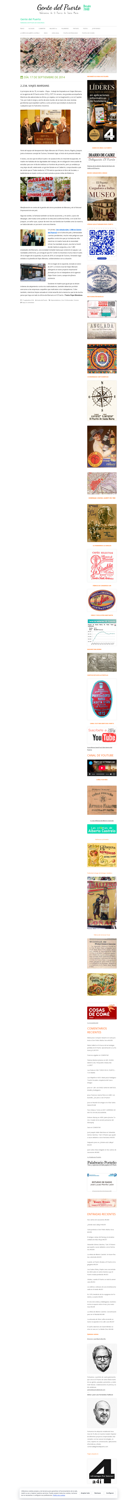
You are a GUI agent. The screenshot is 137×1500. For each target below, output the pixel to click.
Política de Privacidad (70, 33)
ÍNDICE (22, 28)
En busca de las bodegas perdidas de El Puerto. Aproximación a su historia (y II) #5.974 (102, 1047)
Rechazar (97, 1493)
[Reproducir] (90, 774)
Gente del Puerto (30, 19)
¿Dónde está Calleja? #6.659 (96, 1225)
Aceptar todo (85, 1493)
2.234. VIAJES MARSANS (34, 85)
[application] (102, 768)
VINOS (45, 33)
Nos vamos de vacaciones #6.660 (98, 1220)
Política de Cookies (88, 33)
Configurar (110, 1493)
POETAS (85, 28)
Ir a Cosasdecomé (92, 1023)
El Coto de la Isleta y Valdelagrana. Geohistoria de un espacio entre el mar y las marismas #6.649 (101, 1304)
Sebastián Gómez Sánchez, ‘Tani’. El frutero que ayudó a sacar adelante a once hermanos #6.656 (101, 1134)
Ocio (62, 300)
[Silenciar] (111, 774)
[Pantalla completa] (114, 774)
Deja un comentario (28, 302)
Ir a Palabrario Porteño (94, 1157)
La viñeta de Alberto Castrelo (30, 33)
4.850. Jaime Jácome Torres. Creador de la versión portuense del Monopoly (101, 1119)
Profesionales (69, 300)
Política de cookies (59, 1495)
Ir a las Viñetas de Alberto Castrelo (102, 821)
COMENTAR (42, 28)
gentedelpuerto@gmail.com (96, 1390)
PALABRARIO (65, 28)
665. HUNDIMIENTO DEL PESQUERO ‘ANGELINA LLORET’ (100, 1062)
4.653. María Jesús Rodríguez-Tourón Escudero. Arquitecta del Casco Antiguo (101, 1080)
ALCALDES (31, 28)
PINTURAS (76, 28)
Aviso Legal (55, 33)
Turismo (76, 300)
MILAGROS (53, 28)
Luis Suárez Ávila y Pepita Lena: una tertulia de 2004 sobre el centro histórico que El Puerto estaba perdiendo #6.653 (101, 1271)
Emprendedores (56, 300)
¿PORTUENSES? (96, 28)
